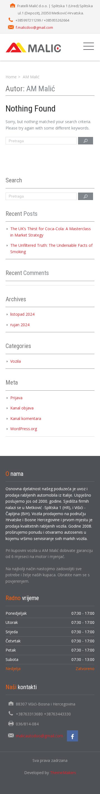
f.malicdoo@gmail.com (34, 27)
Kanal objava (22, 408)
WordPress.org (23, 428)
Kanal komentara (25, 418)
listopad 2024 (22, 314)
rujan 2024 (19, 324)
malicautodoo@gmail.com (39, 735)
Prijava (16, 397)
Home (11, 76)
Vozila (15, 361)
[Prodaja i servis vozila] (33, 47)
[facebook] (72, 735)
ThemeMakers (63, 772)
